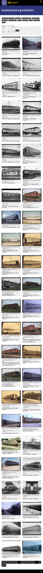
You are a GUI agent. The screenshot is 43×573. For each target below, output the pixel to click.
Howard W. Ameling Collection (28, 228)
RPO (4, 22)
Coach (19, 20)
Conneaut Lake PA (26, 409)
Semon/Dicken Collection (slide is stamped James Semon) (32, 340)
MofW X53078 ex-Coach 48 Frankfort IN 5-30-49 (10, 158)
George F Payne (5, 430)
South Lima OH (28, 206)
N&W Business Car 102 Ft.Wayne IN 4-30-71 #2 (10, 495)
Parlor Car (27, 53)
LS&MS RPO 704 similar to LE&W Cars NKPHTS (10, 51)
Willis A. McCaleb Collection (6, 295)
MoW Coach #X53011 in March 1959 (10, 291)
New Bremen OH (10, 477)
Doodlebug (36, 20)
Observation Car (28, 454)
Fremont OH (25, 185)
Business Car (36, 18)
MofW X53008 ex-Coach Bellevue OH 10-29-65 (11, 115)
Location (13, 27)
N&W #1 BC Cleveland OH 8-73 (29, 428)
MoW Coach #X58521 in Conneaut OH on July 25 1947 (32, 383)
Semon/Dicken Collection (9, 294)
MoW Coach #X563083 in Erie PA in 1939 (32, 359)
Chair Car (5, 20)
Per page (13, 31)
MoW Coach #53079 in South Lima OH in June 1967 (31, 203)
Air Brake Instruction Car (8, 18)
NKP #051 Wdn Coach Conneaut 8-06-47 (11, 554)
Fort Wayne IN (25, 54)
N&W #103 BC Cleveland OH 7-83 (9, 450)
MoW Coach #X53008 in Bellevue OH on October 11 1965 (10, 269)
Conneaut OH (17, 141)
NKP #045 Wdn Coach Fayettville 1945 (10, 535)
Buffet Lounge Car (26, 18)
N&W (35, 429)
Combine (25, 20)
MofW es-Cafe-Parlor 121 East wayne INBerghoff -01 (31, 51)
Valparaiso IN (25, 97)
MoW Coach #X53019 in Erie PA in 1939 (31, 313)
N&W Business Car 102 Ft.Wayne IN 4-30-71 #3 (31, 495)
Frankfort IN (25, 120)
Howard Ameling (26, 95)
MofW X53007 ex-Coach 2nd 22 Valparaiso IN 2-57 (29, 93)
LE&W (3, 54)
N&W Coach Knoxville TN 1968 (8, 516)
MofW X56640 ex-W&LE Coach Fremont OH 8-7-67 (31, 181)
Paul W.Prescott (5, 139)
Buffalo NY (9, 75)
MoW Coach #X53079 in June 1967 (30, 335)
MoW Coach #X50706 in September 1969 (11, 224)
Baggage (18, 18)
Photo (19, 36)
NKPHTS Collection (6, 53)
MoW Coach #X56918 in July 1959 (9, 382)
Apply (17, 30)
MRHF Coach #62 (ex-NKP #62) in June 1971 (10, 428)
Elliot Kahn (25, 117)
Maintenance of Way (33, 53)
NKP (23, 53)
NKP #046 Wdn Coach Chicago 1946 (31, 535)
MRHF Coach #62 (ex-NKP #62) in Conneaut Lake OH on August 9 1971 (31, 405)
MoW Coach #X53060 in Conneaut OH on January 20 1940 (11, 336)
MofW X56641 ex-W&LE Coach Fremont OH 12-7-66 (10, 203)
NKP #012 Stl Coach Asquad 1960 (30, 516)
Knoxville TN (12, 518)
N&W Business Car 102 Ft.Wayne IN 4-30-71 (31, 472)
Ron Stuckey (5, 95)
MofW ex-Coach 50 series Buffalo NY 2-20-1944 (10, 72)
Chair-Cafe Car (12, 20)
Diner (31, 20)
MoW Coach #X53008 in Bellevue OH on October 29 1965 (31, 269)
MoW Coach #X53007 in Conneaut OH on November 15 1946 (32, 247)
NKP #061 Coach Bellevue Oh (29, 554)
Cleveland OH (30, 430)
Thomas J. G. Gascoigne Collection (29, 207)
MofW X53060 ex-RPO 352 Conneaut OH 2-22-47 (11, 138)
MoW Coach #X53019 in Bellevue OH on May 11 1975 (31, 292)
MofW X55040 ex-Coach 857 (8, 180)
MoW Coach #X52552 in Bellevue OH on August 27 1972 (31, 225)
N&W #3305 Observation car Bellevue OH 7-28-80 (32, 451)
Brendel (25, 473)
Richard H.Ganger (5, 74)
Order (9, 31)
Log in (41, 571)
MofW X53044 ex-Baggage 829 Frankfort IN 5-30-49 (31, 115)
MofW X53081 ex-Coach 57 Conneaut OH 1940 (32, 158)
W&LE (26, 184)
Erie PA (24, 317)
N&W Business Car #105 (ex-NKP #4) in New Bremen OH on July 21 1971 (10, 472)
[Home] (11, 2)
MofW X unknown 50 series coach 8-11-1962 (10, 93)
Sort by (3, 31)
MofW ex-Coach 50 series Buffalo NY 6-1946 (31, 72)
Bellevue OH (10, 118)
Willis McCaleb (5, 292)
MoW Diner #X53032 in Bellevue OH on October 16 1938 (10, 405)
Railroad (3, 27)
